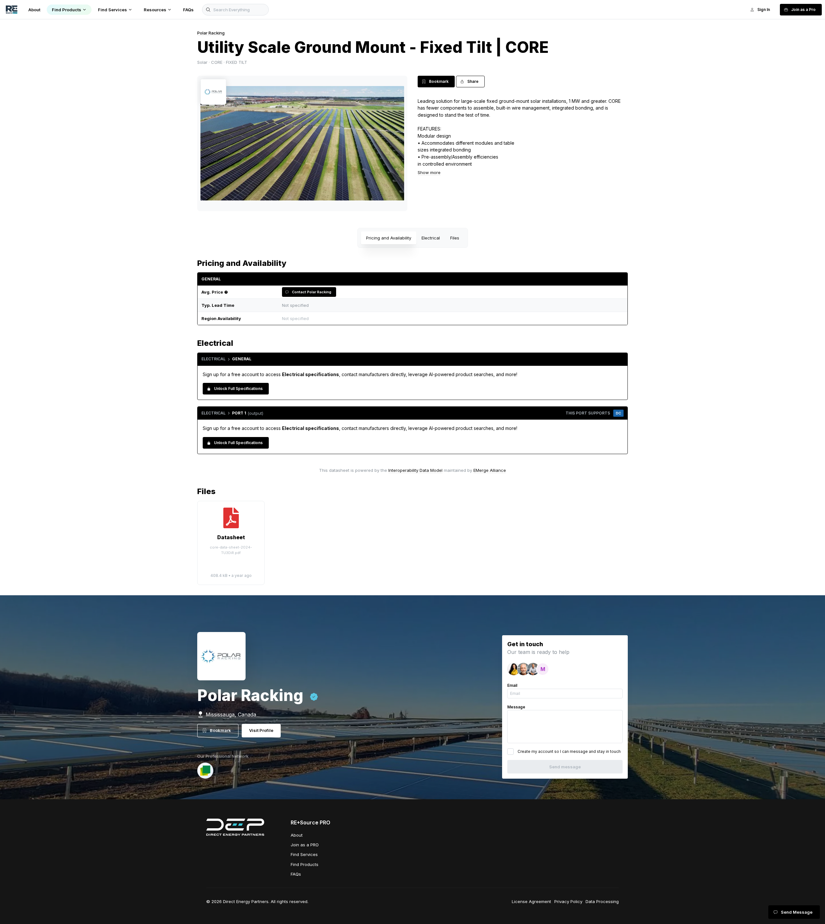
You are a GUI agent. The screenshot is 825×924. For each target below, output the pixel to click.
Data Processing (602, 901)
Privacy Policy (568, 901)
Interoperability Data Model (415, 470)
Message (516, 707)
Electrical (431, 237)
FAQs (296, 874)
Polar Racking (211, 32)
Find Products (304, 864)
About (297, 835)
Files (454, 237)
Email (512, 685)
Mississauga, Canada (231, 714)
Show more (429, 172)
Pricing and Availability (388, 237)
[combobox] (451, 318)
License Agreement (531, 901)
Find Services (304, 854)
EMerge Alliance (489, 470)
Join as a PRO (305, 844)
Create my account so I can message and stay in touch (569, 751)
